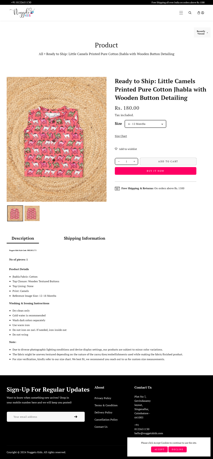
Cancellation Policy (106, 419)
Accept (160, 449)
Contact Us (101, 427)
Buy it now (155, 170)
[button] (181, 13)
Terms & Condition (106, 405)
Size (118, 123)
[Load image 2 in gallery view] (32, 213)
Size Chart (121, 136)
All (41, 54)
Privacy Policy (103, 398)
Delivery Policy (103, 412)
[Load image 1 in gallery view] (15, 213)
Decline (177, 449)
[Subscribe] (76, 417)
